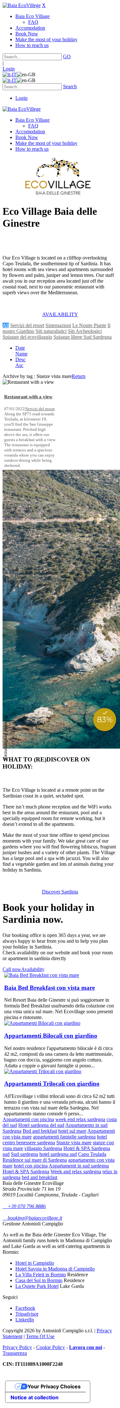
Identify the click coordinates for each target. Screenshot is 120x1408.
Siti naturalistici (51, 331)
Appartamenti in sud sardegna (79, 1165)
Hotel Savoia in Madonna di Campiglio (55, 1268)
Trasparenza (15, 1353)
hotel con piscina (31, 1165)
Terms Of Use (40, 1336)
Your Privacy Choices (54, 1386)
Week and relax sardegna (76, 1171)
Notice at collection (35, 1397)
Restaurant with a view (28, 396)
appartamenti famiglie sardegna (64, 1136)
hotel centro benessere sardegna (55, 1139)
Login (9, 68)
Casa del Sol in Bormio (38, 1280)
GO (67, 56)
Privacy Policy (17, 1347)
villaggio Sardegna (43, 1148)
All (6, 325)
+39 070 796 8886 (24, 1206)
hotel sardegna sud (58, 1154)
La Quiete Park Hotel (37, 1286)
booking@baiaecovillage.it (32, 1218)
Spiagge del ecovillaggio (27, 337)
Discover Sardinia (60, 891)
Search (70, 86)
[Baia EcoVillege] (22, 5)
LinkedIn (24, 1319)
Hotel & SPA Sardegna (26, 1171)
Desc (20, 359)
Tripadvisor (26, 1314)
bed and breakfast (39, 1177)
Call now (12, 969)
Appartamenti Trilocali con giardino (52, 1083)
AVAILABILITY (60, 314)
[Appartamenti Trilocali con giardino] (42, 1071)
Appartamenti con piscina (28, 1119)
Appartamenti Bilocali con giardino (50, 1035)
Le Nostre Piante (89, 325)
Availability (32, 969)
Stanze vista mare (74, 1142)
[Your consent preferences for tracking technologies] (6, 737)
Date (20, 348)
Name (21, 353)
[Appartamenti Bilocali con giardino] (42, 1023)
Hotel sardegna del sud (41, 1125)
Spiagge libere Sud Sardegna (82, 337)
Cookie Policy (50, 1347)
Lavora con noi (85, 1347)
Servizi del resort (27, 325)
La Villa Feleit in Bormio (40, 1274)
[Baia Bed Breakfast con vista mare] (41, 975)
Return (78, 376)
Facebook (25, 1308)
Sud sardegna (24, 1154)
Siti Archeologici (85, 331)
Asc (19, 365)
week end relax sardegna (80, 1119)
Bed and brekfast (40, 1131)
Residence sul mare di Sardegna (35, 1160)
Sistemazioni (58, 325)
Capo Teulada (92, 1154)
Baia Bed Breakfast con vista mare (49, 987)
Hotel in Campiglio (34, 1263)
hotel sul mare (72, 1131)
